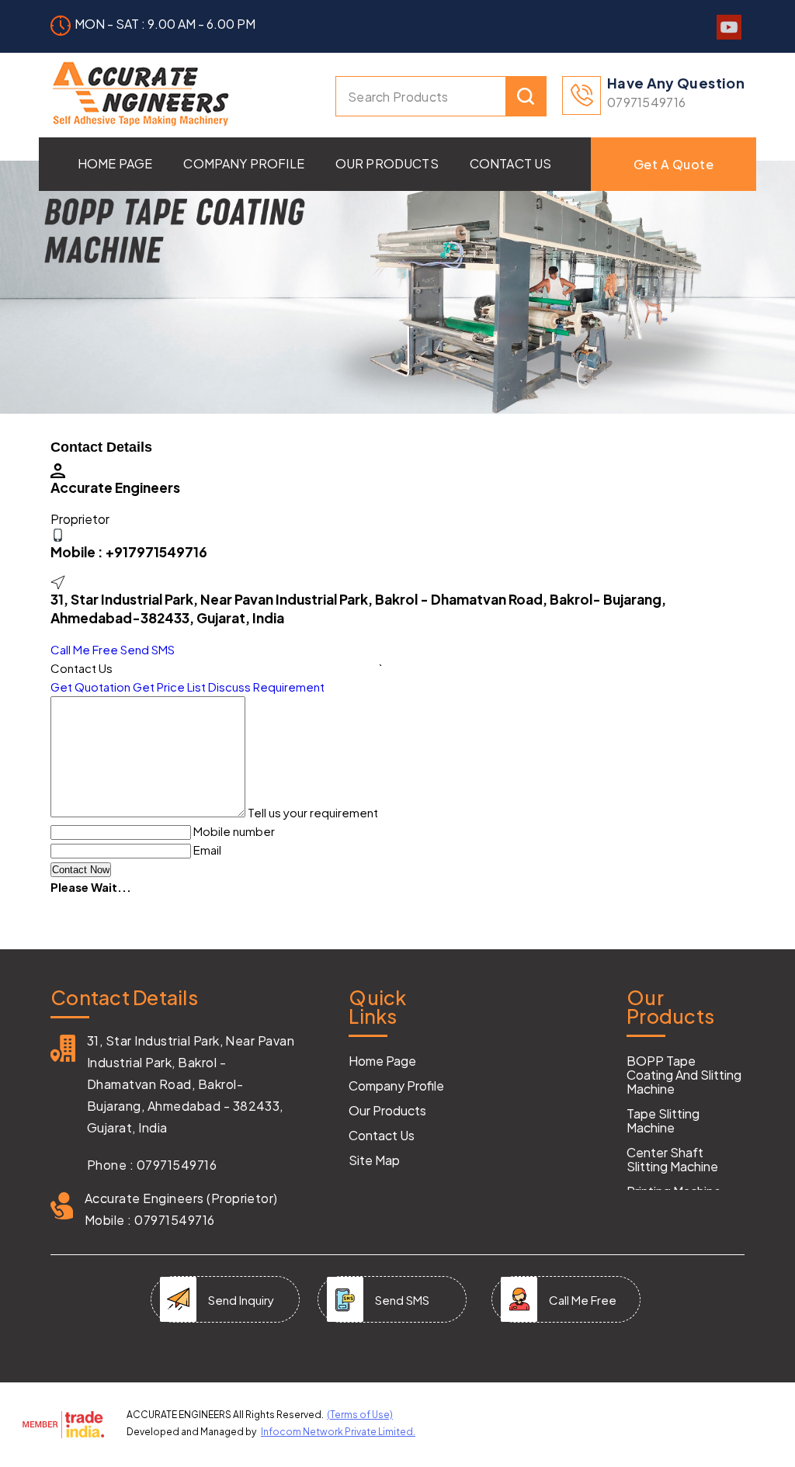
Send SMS (147, 649)
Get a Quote (673, 164)
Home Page (115, 163)
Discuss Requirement (266, 686)
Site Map (374, 1160)
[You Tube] (729, 34)
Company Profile (243, 163)
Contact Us (511, 163)
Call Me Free (84, 649)
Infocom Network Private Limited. (338, 1432)
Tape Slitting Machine (663, 1121)
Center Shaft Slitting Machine (672, 1160)
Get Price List (169, 686)
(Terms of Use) (360, 1414)
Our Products (387, 163)
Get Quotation (90, 686)
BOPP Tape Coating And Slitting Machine (684, 1075)
